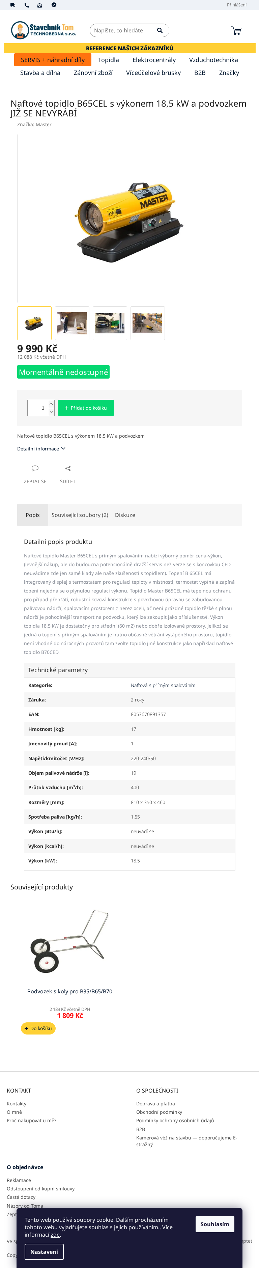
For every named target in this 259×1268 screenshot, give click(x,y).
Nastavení (44, 1252)
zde (55, 1234)
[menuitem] (52, 59)
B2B (140, 1129)
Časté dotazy (21, 1197)
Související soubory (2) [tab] (80, 515)
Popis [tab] (33, 515)
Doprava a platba (155, 1103)
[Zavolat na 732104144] (31, 5)
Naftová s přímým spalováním (163, 685)
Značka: (34, 124)
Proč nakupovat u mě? (31, 1120)
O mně (14, 1112)
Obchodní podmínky (159, 1112)
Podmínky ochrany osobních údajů (175, 1120)
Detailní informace (38, 448)
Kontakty (16, 1103)
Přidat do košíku (89, 408)
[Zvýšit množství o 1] (51, 404)
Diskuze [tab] (125, 515)
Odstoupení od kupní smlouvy (41, 1188)
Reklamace (19, 1180)
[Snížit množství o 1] (51, 412)
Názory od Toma (25, 1206)
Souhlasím (215, 1224)
